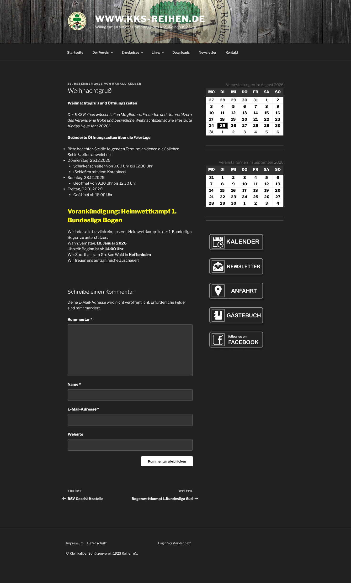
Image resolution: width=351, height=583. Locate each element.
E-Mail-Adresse (83, 409)
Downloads (181, 52)
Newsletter (208, 52)
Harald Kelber (126, 83)
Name (74, 384)
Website (75, 434)
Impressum (75, 543)
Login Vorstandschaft (174, 543)
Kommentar (80, 319)
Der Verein (100, 52)
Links (156, 52)
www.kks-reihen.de (150, 19)
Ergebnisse (130, 52)
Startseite (75, 52)
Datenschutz (97, 543)
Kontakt (232, 52)
